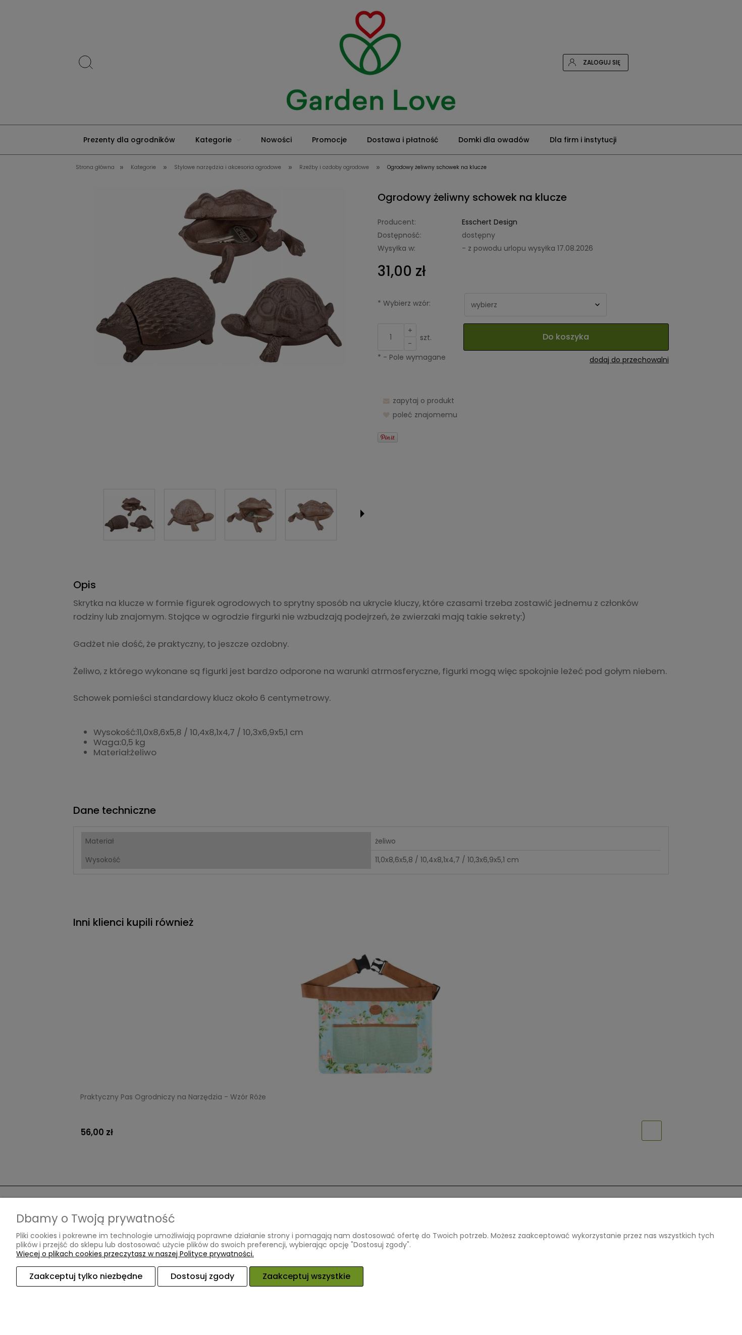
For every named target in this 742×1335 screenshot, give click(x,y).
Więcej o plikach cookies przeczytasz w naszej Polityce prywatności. (135, 1254)
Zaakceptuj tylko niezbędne (85, 1276)
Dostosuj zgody (202, 1276)
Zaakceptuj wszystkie (306, 1276)
